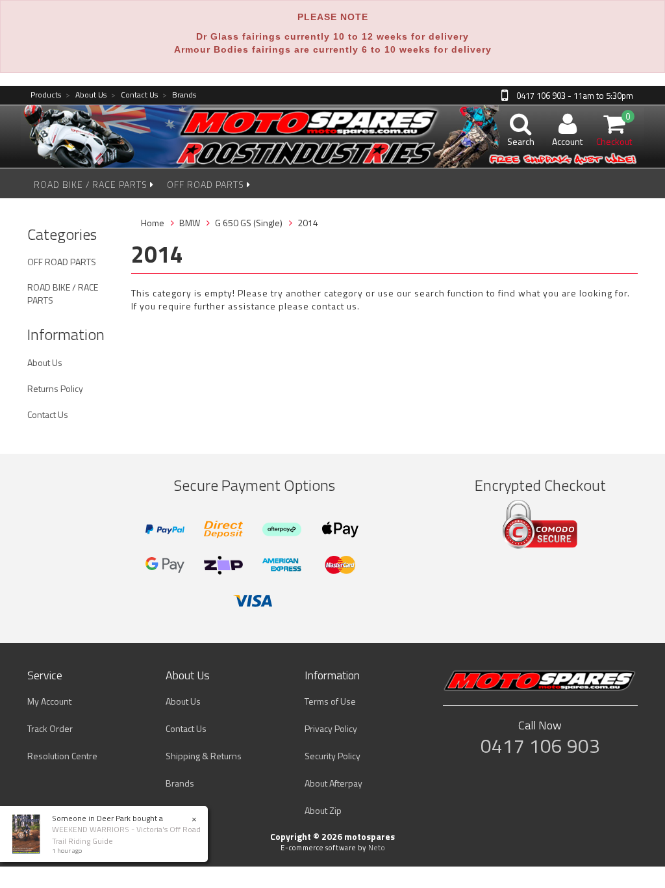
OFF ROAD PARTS (207, 184)
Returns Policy (55, 388)
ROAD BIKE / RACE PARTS (92, 184)
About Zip (323, 810)
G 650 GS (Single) (248, 222)
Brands (179, 95)
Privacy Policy (331, 728)
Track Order (50, 728)
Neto (376, 847)
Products (46, 95)
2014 (307, 222)
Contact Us (134, 95)
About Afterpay (333, 783)
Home (152, 222)
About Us (86, 95)
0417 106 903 (540, 746)
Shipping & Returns (204, 756)
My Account (49, 701)
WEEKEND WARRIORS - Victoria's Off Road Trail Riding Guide (126, 834)
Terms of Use (330, 701)
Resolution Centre (62, 756)
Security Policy (332, 756)
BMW (189, 222)
